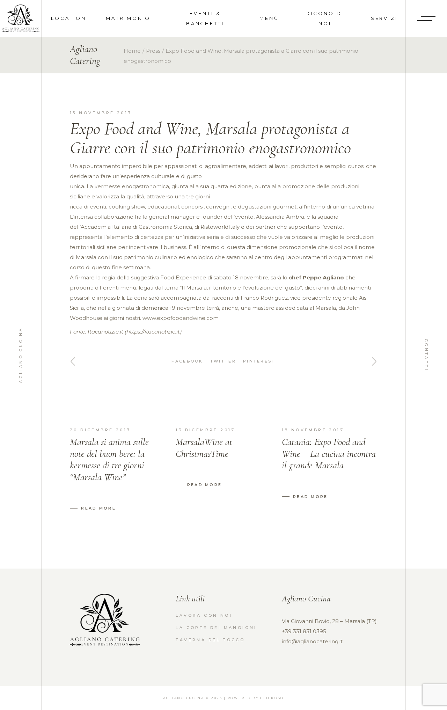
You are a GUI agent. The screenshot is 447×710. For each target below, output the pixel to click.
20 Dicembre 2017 (100, 429)
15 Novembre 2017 (101, 112)
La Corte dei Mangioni (216, 627)
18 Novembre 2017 (313, 429)
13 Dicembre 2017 (205, 429)
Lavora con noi (204, 615)
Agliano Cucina (20, 355)
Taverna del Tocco (210, 639)
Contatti (426, 355)
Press (153, 50)
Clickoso (272, 698)
